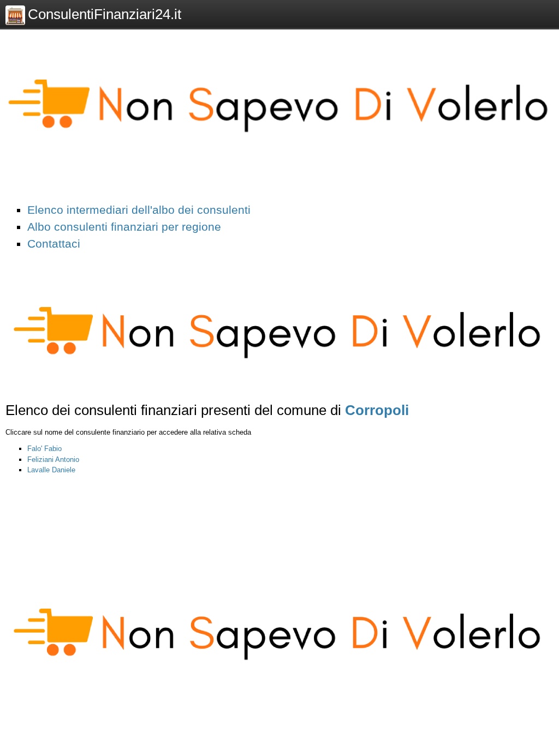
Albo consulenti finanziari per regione (124, 226)
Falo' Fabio (44, 448)
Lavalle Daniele (51, 470)
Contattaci (53, 243)
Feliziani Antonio (53, 459)
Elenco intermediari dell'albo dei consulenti (139, 209)
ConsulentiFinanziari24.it (104, 14)
